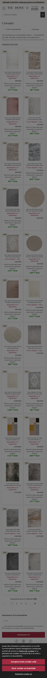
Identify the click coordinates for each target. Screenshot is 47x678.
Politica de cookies (26, 651)
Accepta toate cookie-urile (23, 661)
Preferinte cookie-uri (23, 674)
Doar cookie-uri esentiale (23, 668)
